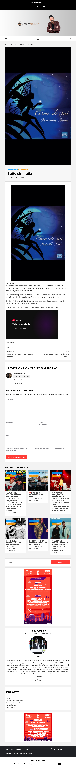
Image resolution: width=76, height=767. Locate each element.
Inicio (6, 749)
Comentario (11, 399)
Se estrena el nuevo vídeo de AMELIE (57, 354)
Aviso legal (26, 749)
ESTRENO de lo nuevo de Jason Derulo (19, 354)
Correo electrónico (43, 425)
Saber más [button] (52, 764)
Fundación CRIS (11, 707)
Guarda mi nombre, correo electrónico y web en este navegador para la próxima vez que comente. (37, 450)
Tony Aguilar (12, 512)
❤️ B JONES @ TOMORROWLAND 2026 (36, 495)
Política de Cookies (26, 753)
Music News (23, 169)
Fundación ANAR (11, 705)
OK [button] (59, 764)
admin (12, 177)
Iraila (11, 347)
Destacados (13, 169)
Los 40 (8, 698)
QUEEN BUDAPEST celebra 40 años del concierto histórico (13, 544)
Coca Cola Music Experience (14, 700)
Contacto (18, 749)
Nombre (9, 422)
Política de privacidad (11, 753)
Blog (11, 749)
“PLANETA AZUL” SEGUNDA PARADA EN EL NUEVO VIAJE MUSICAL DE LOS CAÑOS (60, 545)
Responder (18, 383)
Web (7, 435)
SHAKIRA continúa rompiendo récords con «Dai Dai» (38, 543)
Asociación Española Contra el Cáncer (18, 703)
